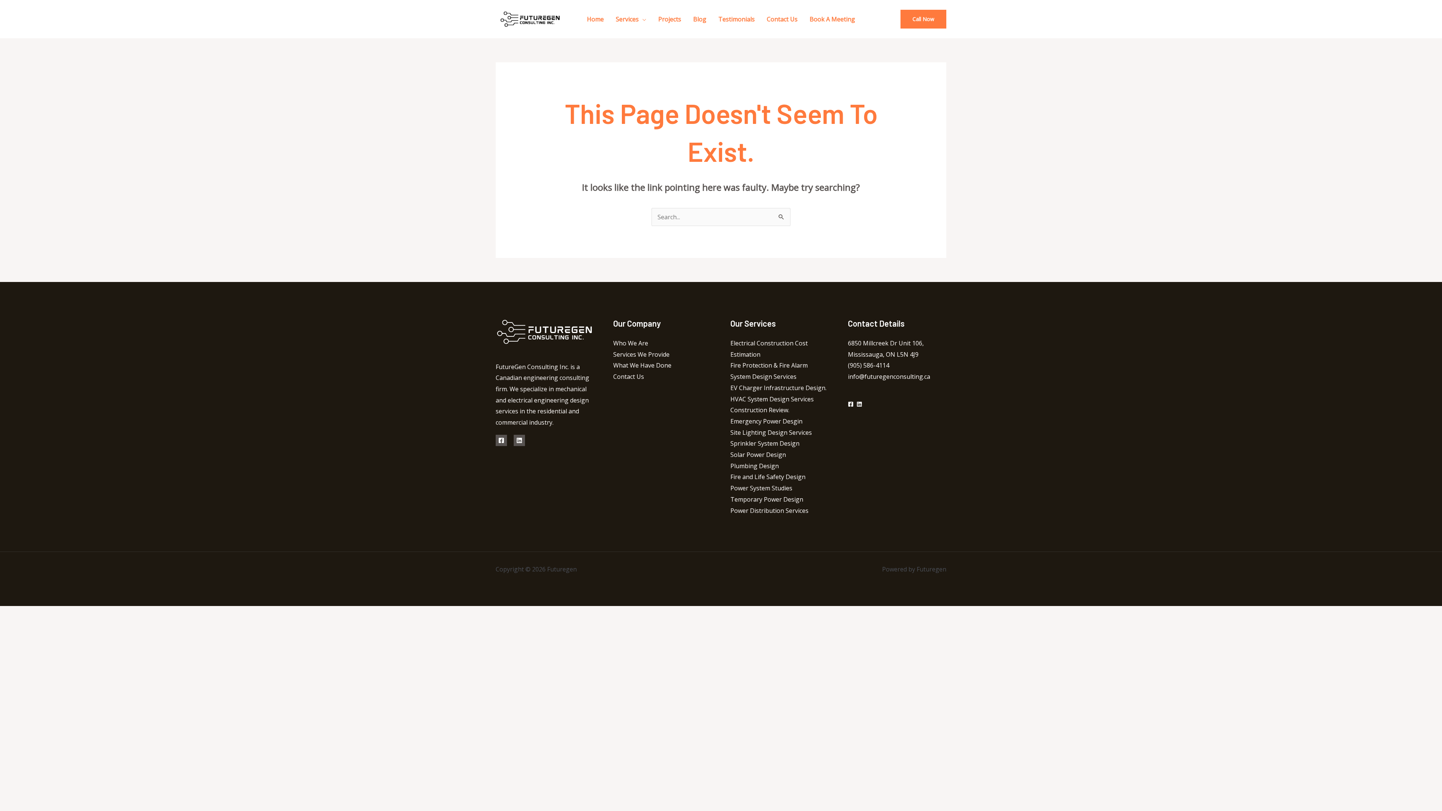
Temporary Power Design (766, 499)
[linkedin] (860, 404)
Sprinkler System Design (764, 443)
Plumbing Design (754, 466)
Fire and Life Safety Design (767, 477)
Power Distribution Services (769, 510)
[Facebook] (501, 440)
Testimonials (736, 19)
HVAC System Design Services (772, 399)
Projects (669, 19)
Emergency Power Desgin (766, 421)
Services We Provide (641, 354)
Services (627, 19)
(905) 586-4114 (868, 365)
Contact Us (782, 19)
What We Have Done (642, 365)
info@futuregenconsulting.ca (889, 376)
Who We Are (630, 343)
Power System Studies (761, 488)
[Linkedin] (519, 440)
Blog (699, 19)
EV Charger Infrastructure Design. (778, 388)
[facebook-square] (851, 404)
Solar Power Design (758, 455)
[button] (923, 19)
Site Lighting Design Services (771, 432)
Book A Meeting (832, 19)
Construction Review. (759, 410)
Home (595, 19)
